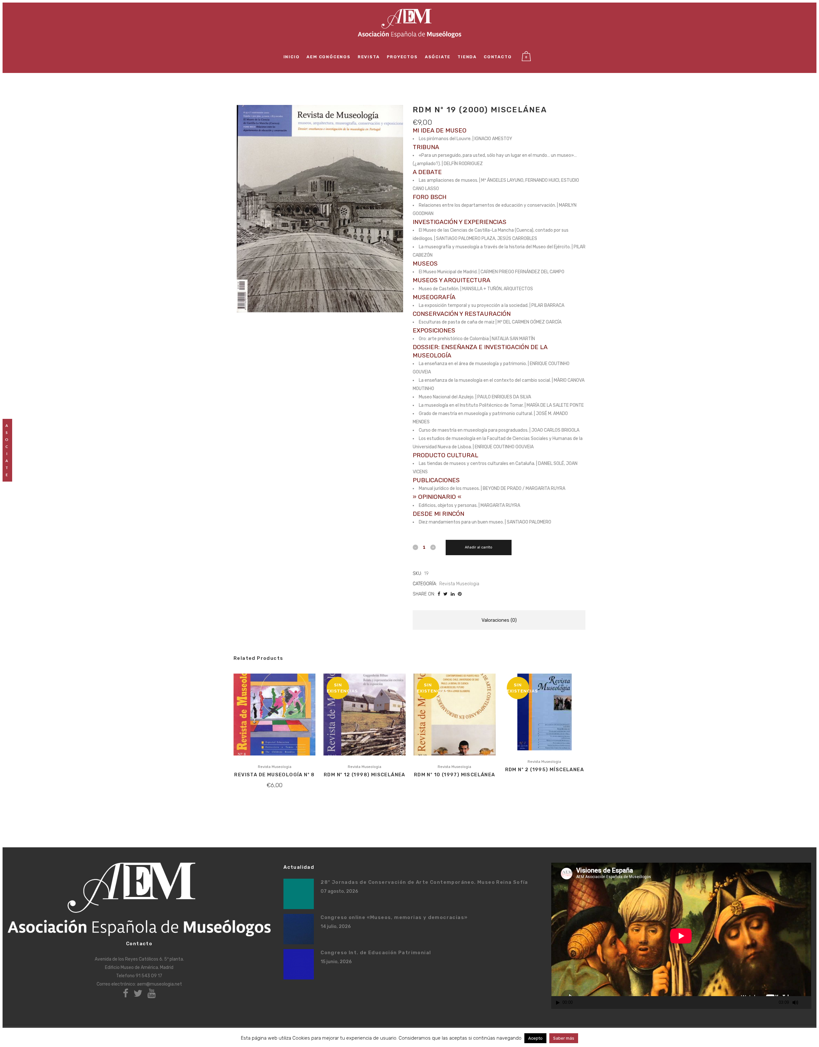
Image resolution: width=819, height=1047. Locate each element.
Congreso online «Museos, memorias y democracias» (394, 917)
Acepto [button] (535, 1038)
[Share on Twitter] (445, 594)
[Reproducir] (558, 1003)
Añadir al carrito (478, 547)
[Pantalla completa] (807, 1003)
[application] (681, 936)
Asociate (7, 450)
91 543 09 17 (149, 976)
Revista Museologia (459, 584)
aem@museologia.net (159, 984)
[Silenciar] (795, 1002)
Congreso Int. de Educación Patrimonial (376, 952)
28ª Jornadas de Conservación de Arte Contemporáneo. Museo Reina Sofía (424, 882)
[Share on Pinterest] (460, 594)
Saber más (563, 1038)
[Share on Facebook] (439, 594)
